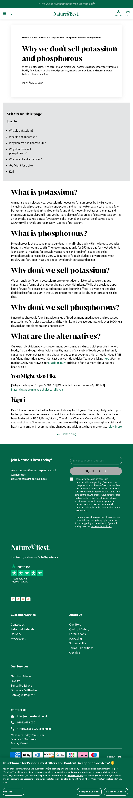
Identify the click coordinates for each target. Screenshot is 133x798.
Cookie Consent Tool (72, 778)
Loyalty (15, 681)
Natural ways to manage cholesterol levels (37, 389)
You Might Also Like (21, 165)
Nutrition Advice (21, 676)
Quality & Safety (79, 629)
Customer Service (23, 615)
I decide (7, 791)
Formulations (77, 634)
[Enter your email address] (96, 461)
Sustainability (77, 643)
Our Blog (74, 652)
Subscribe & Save (21, 685)
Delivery (16, 634)
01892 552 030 (26, 722)
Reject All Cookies (116, 791)
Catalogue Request (23, 695)
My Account (18, 638)
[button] (128, 13)
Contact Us (18, 624)
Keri (11, 171)
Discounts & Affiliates (24, 690)
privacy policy (84, 523)
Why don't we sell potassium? (27, 143)
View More (115, 426)
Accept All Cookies (89, 791)
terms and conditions (101, 526)
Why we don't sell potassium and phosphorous (76, 37)
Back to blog (68, 434)
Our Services (19, 666)
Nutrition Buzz (40, 37)
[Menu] (4, 13)
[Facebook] (18, 599)
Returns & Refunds (22, 629)
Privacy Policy (75, 775)
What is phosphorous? (23, 137)
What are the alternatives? (25, 159)
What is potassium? (21, 130)
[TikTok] (28, 599)
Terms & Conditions (81, 648)
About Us (75, 615)
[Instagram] (13, 599)
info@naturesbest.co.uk (32, 716)
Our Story (75, 624)
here (106, 358)
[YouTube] (23, 599)
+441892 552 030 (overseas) (34, 728)
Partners (43, 768)
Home (25, 37)
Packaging (75, 638)
